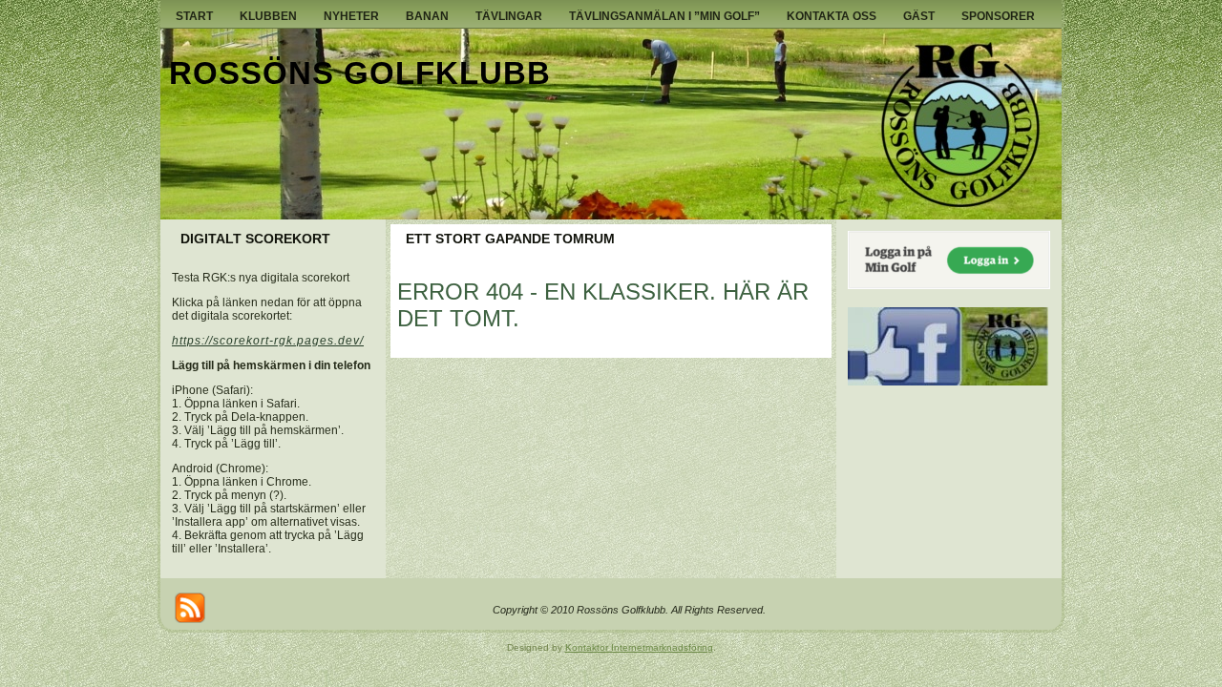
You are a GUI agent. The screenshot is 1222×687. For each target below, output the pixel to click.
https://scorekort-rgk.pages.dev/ (268, 340)
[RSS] (190, 608)
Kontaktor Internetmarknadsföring (639, 647)
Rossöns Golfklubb (360, 73)
